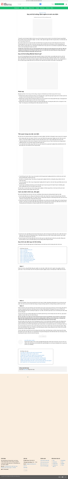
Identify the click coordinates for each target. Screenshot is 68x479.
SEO (22, 7)
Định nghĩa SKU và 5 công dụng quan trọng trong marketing (33, 362)
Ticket (53, 4)
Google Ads (55, 463)
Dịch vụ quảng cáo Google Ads (27, 256)
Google (37, 7)
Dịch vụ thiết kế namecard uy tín (27, 257)
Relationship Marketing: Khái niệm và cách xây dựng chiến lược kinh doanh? (36, 360)
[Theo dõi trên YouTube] (26, 470)
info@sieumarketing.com (31, 463)
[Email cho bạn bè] (43, 336)
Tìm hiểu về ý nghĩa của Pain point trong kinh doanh (31, 352)
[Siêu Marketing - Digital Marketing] (6, 4)
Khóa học (42, 7)
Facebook (55, 461)
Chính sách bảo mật (44, 462)
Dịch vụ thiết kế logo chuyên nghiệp (28, 259)
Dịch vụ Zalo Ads (24, 251)
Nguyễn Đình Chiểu (29, 340)
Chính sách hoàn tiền (44, 460)
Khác (52, 7)
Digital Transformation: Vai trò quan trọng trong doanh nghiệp (33, 359)
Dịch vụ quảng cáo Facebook (26, 253)
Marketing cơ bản (42, 12)
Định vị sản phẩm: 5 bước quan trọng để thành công (31, 356)
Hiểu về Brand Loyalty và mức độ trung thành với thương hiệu (33, 357)
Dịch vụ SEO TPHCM (25, 262)
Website (25, 7)
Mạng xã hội (31, 7)
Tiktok (62, 465)
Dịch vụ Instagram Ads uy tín (26, 249)
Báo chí (47, 7)
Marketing (63, 460)
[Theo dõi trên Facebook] (24, 470)
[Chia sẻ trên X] (41, 336)
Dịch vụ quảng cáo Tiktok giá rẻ (27, 255)
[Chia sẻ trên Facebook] (40, 336)
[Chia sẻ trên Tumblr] (45, 336)
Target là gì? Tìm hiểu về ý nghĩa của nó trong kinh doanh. (32, 355)
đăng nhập (25, 369)
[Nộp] (40, 4)
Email (62, 461)
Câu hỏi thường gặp (44, 465)
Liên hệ (25, 465)
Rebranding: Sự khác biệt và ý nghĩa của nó (29, 353)
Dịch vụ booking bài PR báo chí (27, 260)
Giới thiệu (25, 467)
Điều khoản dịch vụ (44, 463)
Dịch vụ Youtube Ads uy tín (26, 252)
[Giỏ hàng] (66, 4)
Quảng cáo (16, 7)
